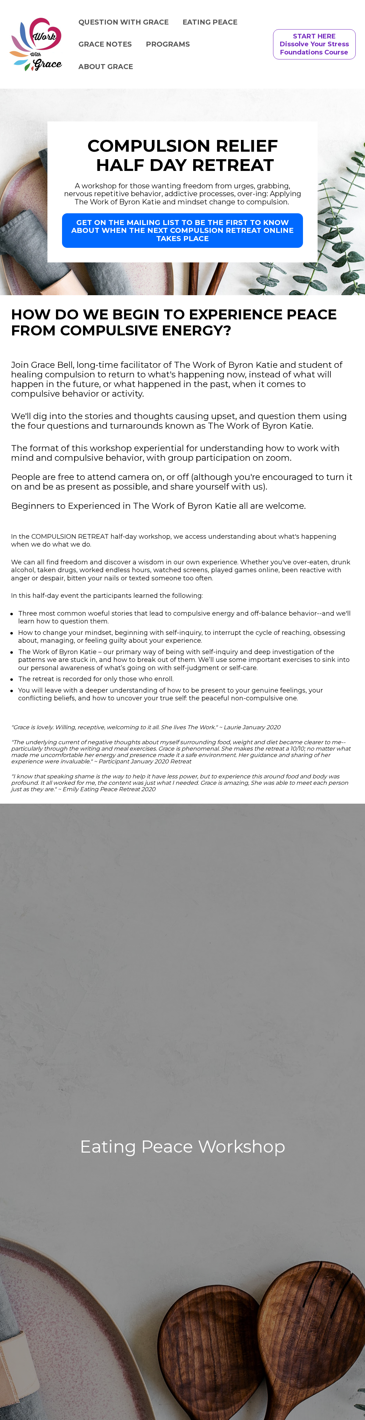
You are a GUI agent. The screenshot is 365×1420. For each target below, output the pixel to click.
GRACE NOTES (105, 44)
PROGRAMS (168, 44)
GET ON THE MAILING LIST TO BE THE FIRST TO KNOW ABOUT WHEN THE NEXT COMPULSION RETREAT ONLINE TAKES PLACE (182, 230)
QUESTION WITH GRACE (123, 22)
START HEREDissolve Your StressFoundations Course (314, 44)
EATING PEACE (209, 22)
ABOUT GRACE (105, 66)
